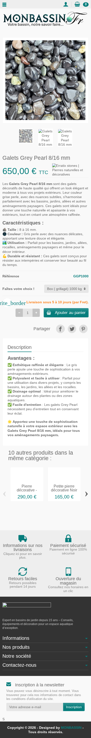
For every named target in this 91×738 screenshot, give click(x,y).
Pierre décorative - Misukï (27, 490)
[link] (60, 329)
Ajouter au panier (70, 312)
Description (20, 347)
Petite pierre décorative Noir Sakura (64, 490)
